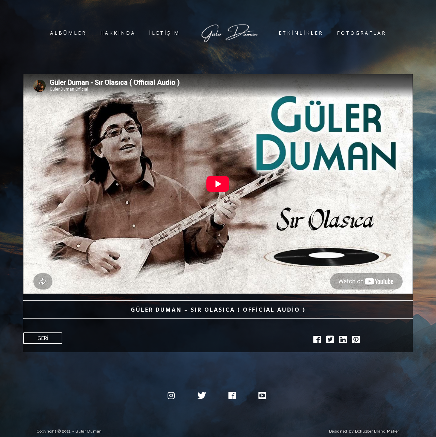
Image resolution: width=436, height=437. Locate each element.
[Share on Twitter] (330, 341)
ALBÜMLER (68, 33)
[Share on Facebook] (317, 341)
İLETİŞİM (164, 33)
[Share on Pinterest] (355, 341)
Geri (42, 338)
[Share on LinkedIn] (343, 341)
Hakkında (118, 33)
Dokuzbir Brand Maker (377, 431)
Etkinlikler (301, 33)
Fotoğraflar (361, 33)
